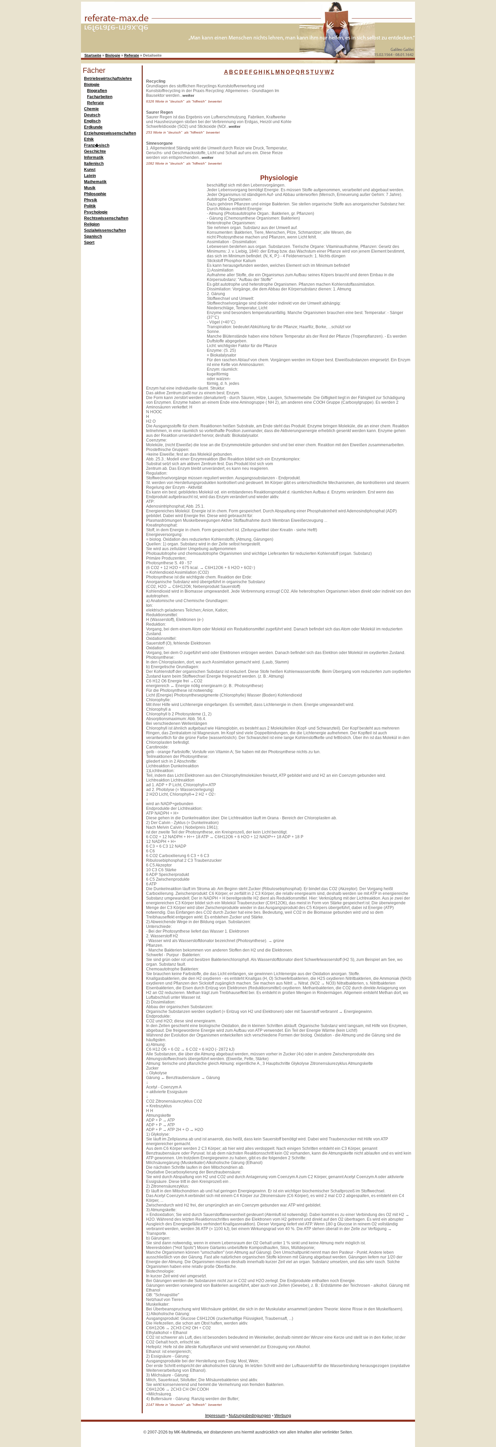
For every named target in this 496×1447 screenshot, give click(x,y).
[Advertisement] (344, 121)
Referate (131, 55)
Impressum (215, 1415)
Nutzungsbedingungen (250, 1415)
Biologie (112, 55)
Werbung (282, 1415)
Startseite (92, 55)
